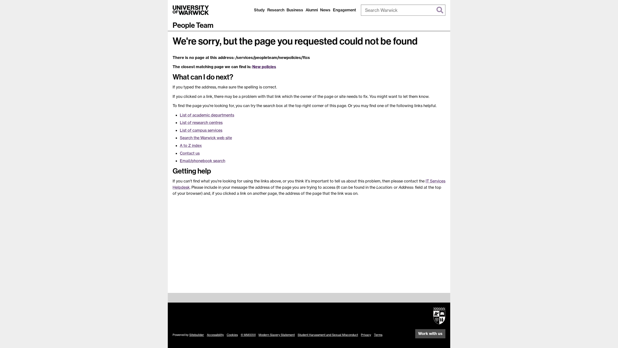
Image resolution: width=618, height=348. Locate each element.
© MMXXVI (248, 335)
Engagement (344, 9)
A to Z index (191, 145)
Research (275, 9)
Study (259, 9)
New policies (264, 66)
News (325, 9)
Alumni (312, 9)
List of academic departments (207, 115)
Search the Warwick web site (206, 137)
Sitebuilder (196, 335)
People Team (193, 25)
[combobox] (403, 10)
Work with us (430, 333)
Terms (378, 335)
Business (295, 9)
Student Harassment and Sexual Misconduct (328, 335)
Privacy (366, 335)
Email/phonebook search (202, 160)
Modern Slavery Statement (277, 335)
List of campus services (201, 130)
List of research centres (201, 122)
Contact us (190, 153)
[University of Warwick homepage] (190, 10)
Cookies (232, 335)
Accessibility (215, 335)
